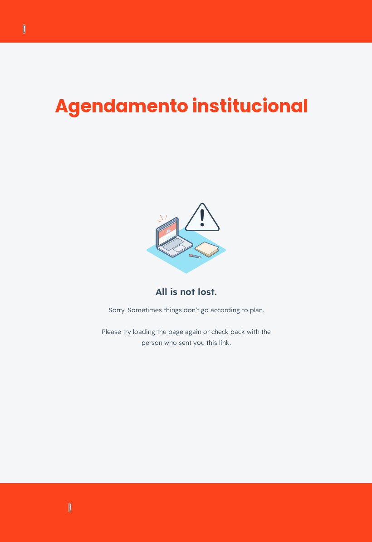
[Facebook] (223, 512)
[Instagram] (148, 512)
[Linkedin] (173, 512)
